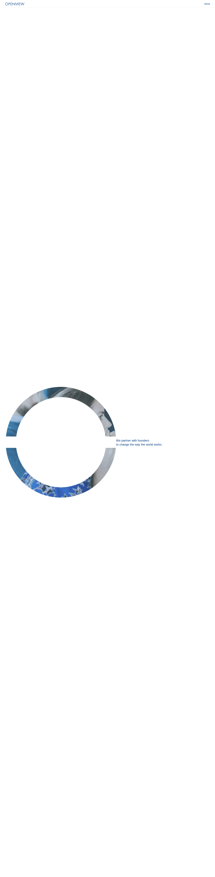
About (207, 4)
